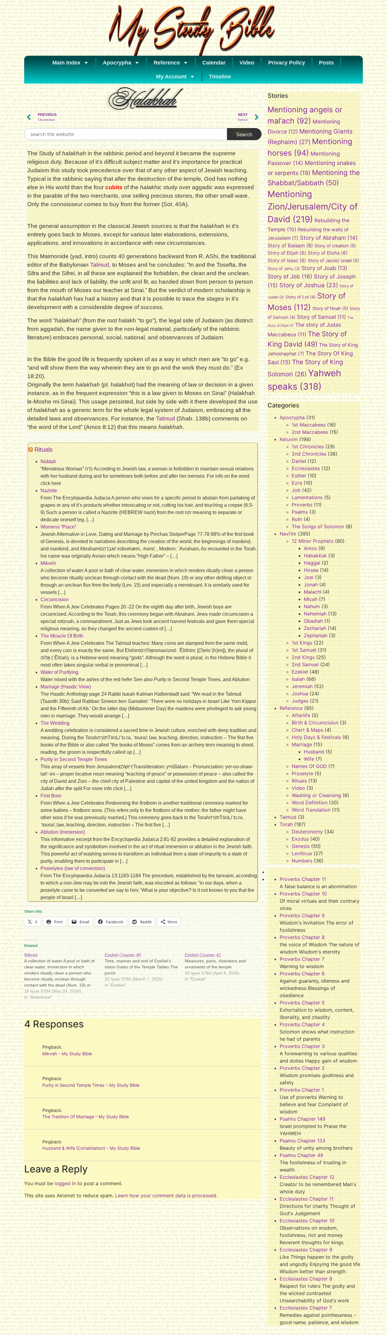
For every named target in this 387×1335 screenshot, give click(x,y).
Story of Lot (300, 296)
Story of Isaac (287, 260)
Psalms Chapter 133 (302, 1141)
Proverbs (302, 505)
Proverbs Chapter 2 (302, 1068)
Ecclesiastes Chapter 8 (306, 1279)
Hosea (311, 570)
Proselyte (302, 773)
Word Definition (309, 802)
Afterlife (301, 715)
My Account (171, 77)
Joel (309, 577)
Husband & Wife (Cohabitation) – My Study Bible (91, 1148)
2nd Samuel (305, 664)
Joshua (300, 694)
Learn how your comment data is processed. (166, 1195)
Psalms (300, 512)
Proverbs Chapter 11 (303, 879)
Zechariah (315, 628)
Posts (326, 63)
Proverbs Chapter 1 (302, 1090)
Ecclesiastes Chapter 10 (307, 1221)
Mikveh (48, 563)
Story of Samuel (321, 317)
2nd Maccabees (310, 432)
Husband (314, 752)
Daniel (299, 461)
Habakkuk (315, 555)
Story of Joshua (308, 285)
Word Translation (311, 810)
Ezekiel (300, 672)
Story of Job (290, 276)
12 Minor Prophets (312, 541)
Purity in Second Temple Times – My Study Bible (90, 1085)
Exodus (300, 839)
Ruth (297, 519)
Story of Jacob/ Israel (333, 260)
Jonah (311, 585)
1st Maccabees (309, 425)
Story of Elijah (287, 253)
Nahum (312, 606)
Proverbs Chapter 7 (302, 959)
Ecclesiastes (306, 468)
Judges (300, 701)
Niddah (48, 461)
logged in (65, 1183)
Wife (309, 759)
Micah (310, 599)
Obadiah (313, 621)
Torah (286, 824)
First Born (51, 795)
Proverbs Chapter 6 (302, 974)
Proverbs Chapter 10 (303, 894)
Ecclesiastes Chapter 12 (307, 1177)
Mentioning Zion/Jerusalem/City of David (313, 207)
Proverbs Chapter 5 (302, 1003)
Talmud (99, 265)
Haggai (312, 563)
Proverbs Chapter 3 (302, 1046)
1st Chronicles (308, 446)
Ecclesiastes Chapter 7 (306, 1308)
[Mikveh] (64, 976)
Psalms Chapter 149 (302, 1119)
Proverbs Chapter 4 (302, 1024)
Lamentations (307, 497)
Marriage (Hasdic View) (66, 686)
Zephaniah (315, 635)
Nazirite (49, 490)
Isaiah (298, 679)
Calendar (214, 63)
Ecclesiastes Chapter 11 (306, 1199)
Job (296, 490)
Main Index (66, 63)
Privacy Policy (286, 63)
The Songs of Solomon (318, 526)
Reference (167, 63)
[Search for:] (125, 134)
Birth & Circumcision (315, 723)
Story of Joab (324, 268)
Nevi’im (288, 534)
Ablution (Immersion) (63, 832)
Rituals (43, 449)
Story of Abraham (329, 237)
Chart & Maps (307, 730)
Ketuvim (289, 439)
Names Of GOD (309, 766)
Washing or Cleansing (316, 795)
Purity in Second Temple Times (74, 759)
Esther (299, 476)
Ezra (297, 483)
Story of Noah (330, 308)
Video (246, 63)
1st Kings (302, 643)
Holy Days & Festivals (316, 737)
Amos (310, 548)
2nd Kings (303, 657)
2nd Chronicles (309, 454)
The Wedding (55, 723)
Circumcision (55, 599)
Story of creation (335, 246)
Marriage (302, 744)
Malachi (312, 592)
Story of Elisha (328, 253)
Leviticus (302, 853)
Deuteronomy (307, 832)
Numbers (302, 861)
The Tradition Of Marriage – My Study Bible (85, 1116)
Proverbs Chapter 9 (302, 915)
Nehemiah (315, 614)
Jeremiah (302, 686)
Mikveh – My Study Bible (67, 1053)
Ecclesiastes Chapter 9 (306, 1250)
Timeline (220, 77)
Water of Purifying (59, 672)
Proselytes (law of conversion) (73, 868)
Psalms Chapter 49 (301, 1155)
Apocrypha (117, 63)
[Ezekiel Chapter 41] (225, 967)
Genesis (301, 846)
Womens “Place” (58, 526)
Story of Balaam (290, 245)
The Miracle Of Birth (62, 635)
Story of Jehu (284, 268)
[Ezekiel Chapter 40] (145, 970)
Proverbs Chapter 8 (302, 937)
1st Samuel (304, 650)
